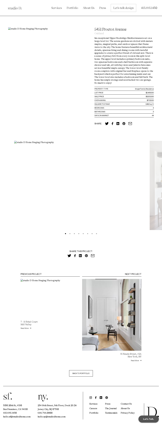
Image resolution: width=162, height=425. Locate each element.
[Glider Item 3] (78, 233)
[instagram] (90, 397)
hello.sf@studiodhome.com (17, 416)
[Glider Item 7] (96, 233)
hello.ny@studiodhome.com (51, 416)
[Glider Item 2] (74, 233)
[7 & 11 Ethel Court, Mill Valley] (50, 299)
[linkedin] (101, 397)
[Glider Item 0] (65, 233)
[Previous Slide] (6, 187)
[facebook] (96, 397)
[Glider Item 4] (83, 233)
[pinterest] (106, 397)
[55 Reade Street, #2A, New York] (111, 315)
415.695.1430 (10, 413)
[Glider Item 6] (92, 233)
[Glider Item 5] (87, 233)
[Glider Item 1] (69, 233)
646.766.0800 (45, 413)
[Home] (151, 411)
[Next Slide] (156, 187)
